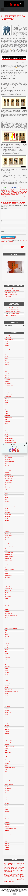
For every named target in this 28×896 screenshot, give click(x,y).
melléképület (7, 666)
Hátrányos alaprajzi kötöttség (11, 294)
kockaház (7, 609)
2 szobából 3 (7, 335)
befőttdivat (7, 387)
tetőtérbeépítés (8, 801)
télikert (6, 765)
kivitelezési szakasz (9, 603)
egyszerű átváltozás (9, 438)
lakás (6, 640)
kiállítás (6, 600)
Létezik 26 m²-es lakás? (10, 288)
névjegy (6, 680)
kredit (6, 632)
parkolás (7, 716)
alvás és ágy (7, 371)
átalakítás (7, 377)
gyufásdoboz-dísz (9, 535)
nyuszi (6, 687)
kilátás (5, 873)
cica (6, 409)
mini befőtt (7, 670)
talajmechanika (8, 756)
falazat (6, 499)
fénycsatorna (7, 516)
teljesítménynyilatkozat (10, 767)
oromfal (6, 693)
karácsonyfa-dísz (8, 588)
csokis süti (7, 427)
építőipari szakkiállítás (9, 476)
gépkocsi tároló (8, 533)
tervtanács (7, 790)
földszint (17, 868)
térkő (6, 771)
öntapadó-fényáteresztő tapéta (11, 691)
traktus (6, 813)
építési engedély (8, 459)
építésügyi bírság (8, 465)
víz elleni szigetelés (9, 834)
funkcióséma (7, 522)
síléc (6, 735)
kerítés (6, 592)
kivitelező (7, 605)
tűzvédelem (7, 818)
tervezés (7, 778)
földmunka (7, 520)
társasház (7, 758)
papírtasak (7, 708)
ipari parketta (8, 577)
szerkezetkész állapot (9, 746)
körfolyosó (7, 622)
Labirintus (7, 636)
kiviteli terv (7, 607)
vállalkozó (7, 830)
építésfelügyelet (8, 457)
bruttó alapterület (8, 406)
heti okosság (20, 870)
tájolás (6, 754)
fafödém (6, 497)
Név (2, 220)
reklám (6, 727)
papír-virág (7, 704)
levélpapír (7, 653)
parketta (6, 714)
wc (5, 837)
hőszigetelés (7, 563)
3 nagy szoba (8, 337)
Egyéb (14, 189)
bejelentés (7, 390)
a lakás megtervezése (20, 191)
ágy (5, 352)
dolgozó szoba (8, 432)
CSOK (6, 425)
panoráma (7, 702)
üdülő (6, 820)
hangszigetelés (8, 543)
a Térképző (12, 21)
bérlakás (7, 398)
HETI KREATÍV (8, 558)
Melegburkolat (8, 664)
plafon (25, 193)
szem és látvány (8, 742)
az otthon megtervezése (13, 192)
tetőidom (7, 795)
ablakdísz (7, 345)
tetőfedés (7, 794)
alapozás (7, 366)
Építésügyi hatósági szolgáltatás (12, 466)
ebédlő (6, 434)
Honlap (2, 231)
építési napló (7, 463)
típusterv (7, 803)
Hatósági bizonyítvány (9, 548)
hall (5, 539)
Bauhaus (7, 381)
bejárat (6, 388)
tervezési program (9, 782)
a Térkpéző (18, 863)
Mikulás (6, 668)
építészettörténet (8, 470)
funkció (14, 868)
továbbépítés (7, 811)
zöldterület (7, 845)
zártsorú (6, 841)
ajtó (5, 354)
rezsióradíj (7, 729)
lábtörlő (6, 638)
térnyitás (7, 776)
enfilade (6, 455)
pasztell (6, 718)
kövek (6, 630)
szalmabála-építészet (9, 740)
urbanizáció (7, 824)
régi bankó (7, 725)
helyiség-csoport (8, 554)
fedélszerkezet (8, 505)
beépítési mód (8, 383)
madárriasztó (8, 657)
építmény (7, 472)
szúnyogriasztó (8, 752)
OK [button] (14, 894)
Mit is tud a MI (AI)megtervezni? (12, 290)
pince (6, 719)
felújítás (6, 510)
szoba (6, 750)
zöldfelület (7, 843)
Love (6, 655)
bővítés (6, 404)
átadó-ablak (7, 375)
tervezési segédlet (15, 194)
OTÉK (23, 875)
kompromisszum (8, 613)
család (6, 411)
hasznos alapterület (9, 546)
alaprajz (6, 368)
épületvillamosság (9, 485)
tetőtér (6, 797)
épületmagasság (8, 484)
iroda (6, 579)
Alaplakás (7, 362)
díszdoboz (7, 430)
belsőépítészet (8, 396)
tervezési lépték (7, 194)
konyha (6, 617)
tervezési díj (7, 780)
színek (6, 748)
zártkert (6, 839)
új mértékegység (8, 822)
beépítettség (15, 865)
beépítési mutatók (9, 385)
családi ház (7, 413)
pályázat (6, 700)
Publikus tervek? (8, 296)
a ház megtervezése (9, 191)
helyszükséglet (14, 193)
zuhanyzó (7, 853)
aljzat (6, 369)
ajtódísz (6, 356)
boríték (6, 402)
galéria (6, 524)
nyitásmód (7, 685)
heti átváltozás (8, 872)
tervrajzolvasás (8, 788)
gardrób (6, 525)
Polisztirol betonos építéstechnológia (13, 721)
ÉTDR (6, 491)
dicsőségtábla (8, 428)
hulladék (6, 565)
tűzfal (6, 815)
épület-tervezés (8, 478)
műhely (6, 674)
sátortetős (7, 733)
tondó (6, 807)
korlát (6, 624)
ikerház (6, 571)
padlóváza (7, 699)
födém (8, 193)
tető (6, 792)
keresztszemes (8, 590)
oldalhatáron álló (8, 689)
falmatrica (7, 501)
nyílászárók (7, 683)
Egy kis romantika (22, 196)
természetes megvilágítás (10, 775)
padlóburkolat (8, 697)
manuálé (7, 660)
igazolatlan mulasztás (9, 569)
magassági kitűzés (9, 659)
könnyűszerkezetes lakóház (11, 615)
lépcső (6, 649)
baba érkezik (7, 379)
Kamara (6, 583)
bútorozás (7, 407)
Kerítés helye (13, 315)
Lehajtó (6, 647)
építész (6, 468)
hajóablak (7, 537)
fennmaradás (8, 514)
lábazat (6, 634)
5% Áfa (6, 341)
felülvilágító (7, 512)
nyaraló (6, 681)
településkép (7, 761)
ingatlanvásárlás (8, 575)
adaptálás (7, 347)
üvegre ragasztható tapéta (10, 828)
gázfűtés (7, 531)
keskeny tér (7, 598)
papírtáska (7, 710)
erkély (6, 489)
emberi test (23, 192)
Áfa (5, 350)
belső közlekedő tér (9, 394)
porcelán (7, 723)
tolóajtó (6, 805)
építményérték (8, 474)
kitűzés (6, 602)
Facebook (3, 193)
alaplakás (7, 364)
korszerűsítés (19, 873)
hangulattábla (8, 544)
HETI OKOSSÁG (21, 189)
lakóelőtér (7, 643)
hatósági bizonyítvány (11, 870)
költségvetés (7, 611)
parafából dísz (8, 712)
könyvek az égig (8, 619)
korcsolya (7, 621)
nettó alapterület (8, 678)
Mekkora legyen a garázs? (10, 292)
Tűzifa (6, 816)
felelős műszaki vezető (10, 506)
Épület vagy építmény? (16, 307)
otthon (6, 695)
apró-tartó (7, 373)
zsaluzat (6, 851)
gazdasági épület (8, 529)
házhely (6, 550)
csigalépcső (7, 421)
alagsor (6, 358)
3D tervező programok (10, 339)
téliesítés (7, 763)
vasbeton (7, 832)
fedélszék (7, 503)
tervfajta (6, 786)
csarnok (6, 419)
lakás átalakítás (8, 641)
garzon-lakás (7, 527)
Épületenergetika (8, 480)
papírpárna (7, 706)
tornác (6, 809)
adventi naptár (8, 349)
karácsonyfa (7, 586)
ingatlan (6, 573)
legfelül (6, 645)
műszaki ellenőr (8, 676)
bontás (6, 400)
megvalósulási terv (9, 662)
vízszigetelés (7, 835)
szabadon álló (8, 738)
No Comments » (11, 190)
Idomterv (7, 567)
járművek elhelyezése (9, 581)
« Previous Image (5, 198)
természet (7, 773)
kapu (6, 584)
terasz (6, 769)
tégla (6, 759)
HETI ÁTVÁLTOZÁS (9, 556)
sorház (6, 737)
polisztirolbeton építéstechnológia (11, 876)
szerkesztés (7, 744)
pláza (2, 194)
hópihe (6, 562)
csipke (6, 423)
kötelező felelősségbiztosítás (11, 628)
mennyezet (20, 193)
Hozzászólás (4, 208)
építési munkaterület (9, 461)
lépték (6, 651)
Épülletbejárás (8, 487)
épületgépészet (8, 482)
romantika (7, 731)
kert (6, 594)
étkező (6, 493)
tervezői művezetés (9, 784)
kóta (6, 626)
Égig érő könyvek (6, 196)
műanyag (7, 672)
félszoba (6, 508)
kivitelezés (9, 873)
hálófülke (7, 541)
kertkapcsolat (8, 596)
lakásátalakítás (7, 874)
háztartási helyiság (9, 552)
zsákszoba (7, 847)
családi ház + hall (8, 417)
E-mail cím (14, 226)
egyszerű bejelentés (9, 440)
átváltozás (7, 881)
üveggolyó (7, 826)
